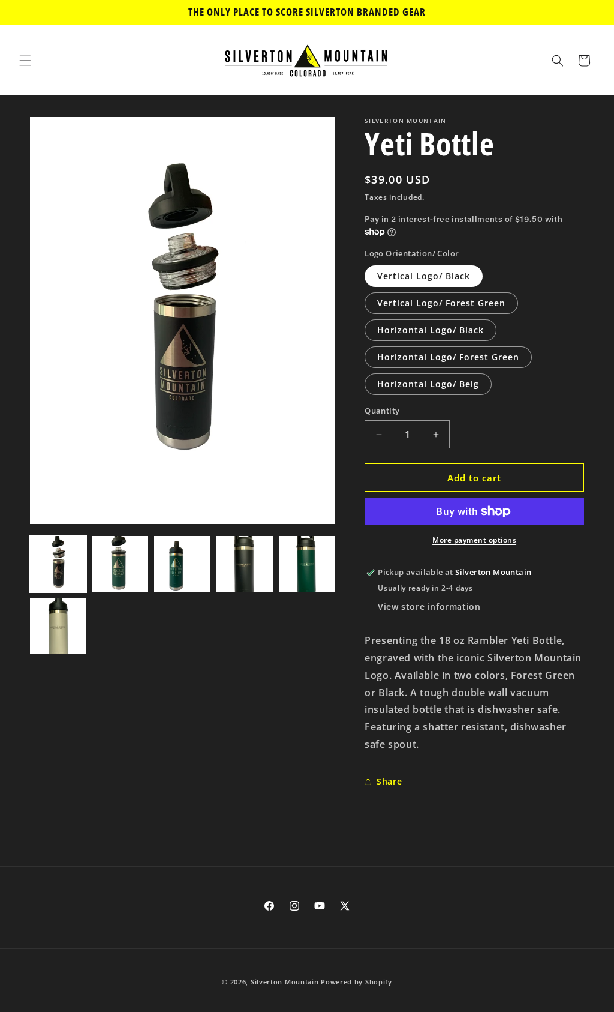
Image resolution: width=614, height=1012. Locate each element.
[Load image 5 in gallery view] (307, 564)
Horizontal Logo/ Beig (428, 384)
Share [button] (389, 781)
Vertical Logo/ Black (423, 276)
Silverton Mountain (285, 981)
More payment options (474, 540)
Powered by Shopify (356, 981)
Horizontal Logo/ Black (430, 330)
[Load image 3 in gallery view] (182, 564)
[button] (25, 60)
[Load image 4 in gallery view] (244, 564)
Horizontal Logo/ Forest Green (448, 357)
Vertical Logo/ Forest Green (441, 303)
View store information (429, 606)
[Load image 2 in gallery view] (120, 564)
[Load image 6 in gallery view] (58, 626)
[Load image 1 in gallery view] (58, 564)
